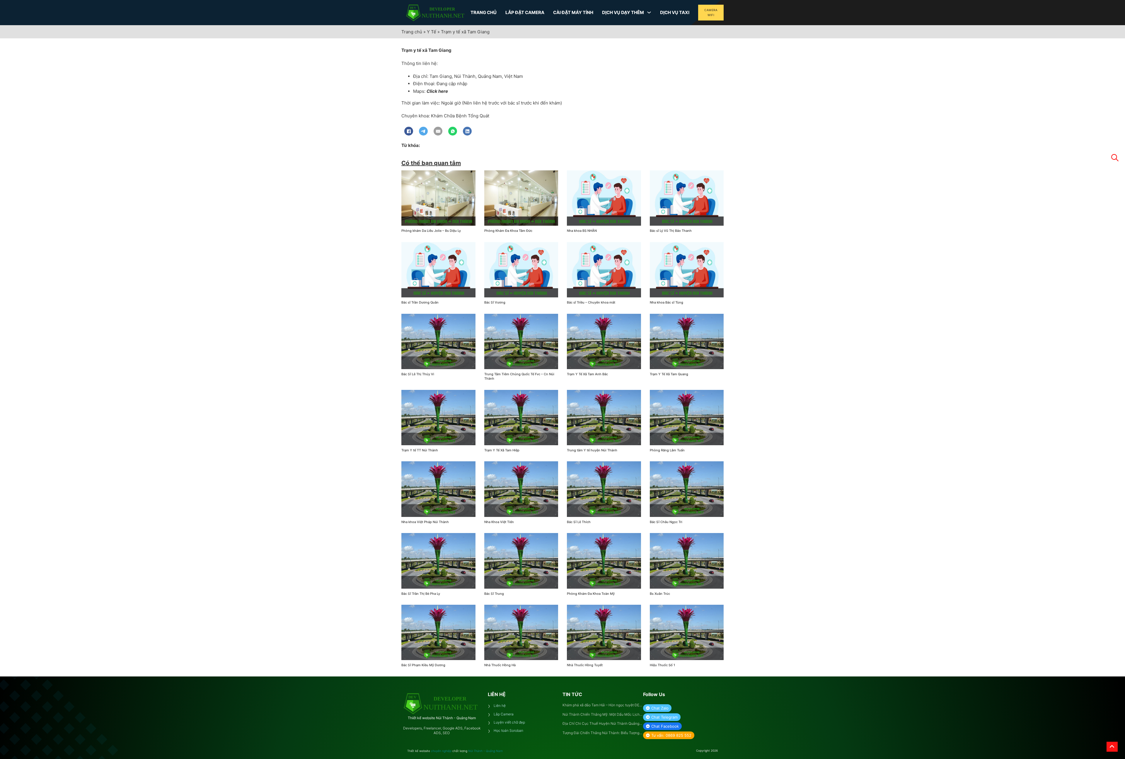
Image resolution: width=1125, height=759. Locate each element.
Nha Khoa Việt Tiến (499, 522)
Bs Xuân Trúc (660, 594)
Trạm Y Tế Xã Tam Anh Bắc (587, 374)
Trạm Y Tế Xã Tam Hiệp (501, 450)
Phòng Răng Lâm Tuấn (667, 450)
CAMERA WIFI (710, 12)
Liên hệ (500, 705)
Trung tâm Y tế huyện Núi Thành (592, 450)
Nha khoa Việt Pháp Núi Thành (425, 522)
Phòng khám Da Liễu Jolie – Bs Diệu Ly (431, 231)
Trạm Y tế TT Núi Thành (419, 450)
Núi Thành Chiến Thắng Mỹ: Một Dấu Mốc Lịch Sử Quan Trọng (601, 714)
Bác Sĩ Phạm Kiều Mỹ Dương (423, 665)
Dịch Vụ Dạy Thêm (623, 12)
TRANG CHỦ (484, 12)
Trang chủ (411, 32)
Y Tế (431, 32)
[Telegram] (423, 131)
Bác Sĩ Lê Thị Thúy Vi (417, 374)
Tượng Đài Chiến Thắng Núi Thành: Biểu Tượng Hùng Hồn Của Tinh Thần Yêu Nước (600, 733)
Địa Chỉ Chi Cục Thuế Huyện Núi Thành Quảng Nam (600, 723)
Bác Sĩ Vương (494, 302)
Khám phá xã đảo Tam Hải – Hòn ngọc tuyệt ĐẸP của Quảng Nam (602, 705)
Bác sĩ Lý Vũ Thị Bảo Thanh (671, 231)
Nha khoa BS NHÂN (582, 231)
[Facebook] (408, 131)
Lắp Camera (504, 714)
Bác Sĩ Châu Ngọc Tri (666, 522)
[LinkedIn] (467, 131)
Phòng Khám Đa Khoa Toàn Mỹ (591, 594)
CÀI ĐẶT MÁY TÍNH (573, 12)
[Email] (438, 131)
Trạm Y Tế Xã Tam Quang (669, 374)
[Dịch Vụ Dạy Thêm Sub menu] (649, 12)
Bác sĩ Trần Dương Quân (420, 302)
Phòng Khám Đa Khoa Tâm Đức (508, 231)
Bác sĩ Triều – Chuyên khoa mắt (591, 302)
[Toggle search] (1115, 158)
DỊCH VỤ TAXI (674, 12)
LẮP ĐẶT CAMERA (524, 12)
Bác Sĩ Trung (494, 594)
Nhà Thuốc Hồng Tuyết (585, 665)
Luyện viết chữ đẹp (509, 722)
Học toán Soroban (508, 730)
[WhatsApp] (452, 131)
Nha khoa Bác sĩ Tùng (666, 302)
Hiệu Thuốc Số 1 (662, 665)
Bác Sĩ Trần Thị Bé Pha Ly (420, 594)
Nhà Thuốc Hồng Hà (500, 665)
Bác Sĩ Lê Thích (579, 522)
